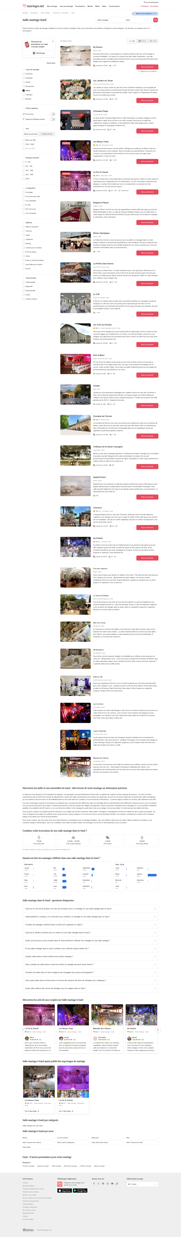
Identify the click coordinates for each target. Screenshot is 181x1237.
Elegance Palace (101, 202)
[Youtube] (112, 1183)
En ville (28, 205)
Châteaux (29, 95)
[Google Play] (80, 1192)
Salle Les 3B (97, 677)
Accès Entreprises (151, 2)
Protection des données (31, 1192)
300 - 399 (29, 175)
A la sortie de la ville (33, 196)
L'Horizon (97, 507)
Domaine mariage (28, 1166)
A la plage (29, 192)
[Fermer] (52, 41)
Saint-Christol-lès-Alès (134, 1142)
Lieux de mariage (66, 6)
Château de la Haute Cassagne (108, 446)
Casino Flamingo (99, 731)
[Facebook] (94, 1183)
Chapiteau (29, 239)
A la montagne (31, 213)
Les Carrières (98, 704)
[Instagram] (108, 1183)
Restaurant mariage (70, 1166)
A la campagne (31, 201)
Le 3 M (96, 294)
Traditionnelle (30, 282)
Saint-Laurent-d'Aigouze (65, 1142)
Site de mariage (28, 1219)
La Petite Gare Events (103, 263)
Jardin (28, 235)
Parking (28, 243)
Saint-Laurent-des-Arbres (32, 1142)
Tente (28, 256)
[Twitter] (98, 1183)
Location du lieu (47, 134)
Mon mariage (52, 6)
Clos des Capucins (100, 569)
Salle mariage (45, 13)
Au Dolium (98, 538)
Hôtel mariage (56, 1166)
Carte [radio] (154, 41)
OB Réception (98, 650)
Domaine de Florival (102, 416)
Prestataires (80, 6)
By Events (97, 47)
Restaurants (30, 86)
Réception (34, 13)
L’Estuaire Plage (100, 111)
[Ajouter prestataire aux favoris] (88, 49)
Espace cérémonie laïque (35, 260)
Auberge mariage (43, 1166)
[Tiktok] (117, 1183)
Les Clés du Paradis (102, 325)
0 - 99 (28, 162)
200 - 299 (29, 170)
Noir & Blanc (99, 355)
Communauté (114, 6)
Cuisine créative (31, 299)
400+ (28, 179)
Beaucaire (95, 1138)
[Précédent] (23, 1029)
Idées (104, 6)
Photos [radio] (143, 41)
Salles (28, 90)
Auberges (29, 78)
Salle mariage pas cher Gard (33, 1126)
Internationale (30, 291)
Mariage (25, 13)
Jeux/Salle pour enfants (34, 264)
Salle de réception (32, 227)
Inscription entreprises (30, 1207)
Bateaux (28, 99)
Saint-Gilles (27, 1147)
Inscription (154, 6)
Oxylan (96, 385)
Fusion (28, 295)
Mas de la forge (99, 623)
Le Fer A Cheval (100, 172)
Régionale (29, 286)
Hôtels (28, 82)
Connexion (145, 6)
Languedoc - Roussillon (61, 13)
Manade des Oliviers (101, 758)
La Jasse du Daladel (101, 596)
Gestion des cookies (30, 1195)
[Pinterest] (103, 1183)
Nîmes (25, 1138)
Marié (97, 6)
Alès (128, 1138)
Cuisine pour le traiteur (34, 248)
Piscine (28, 269)
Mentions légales (28, 1186)
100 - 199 (29, 166)
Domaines (29, 74)
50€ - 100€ (30, 144)
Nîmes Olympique (101, 233)
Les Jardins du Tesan (103, 80)
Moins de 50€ (31, 140)
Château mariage (85, 1166)
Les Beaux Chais (101, 141)
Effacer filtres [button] (51, 63)
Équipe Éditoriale (28, 1213)
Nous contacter (147, 67)
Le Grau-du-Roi (62, 1138)
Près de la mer (31, 209)
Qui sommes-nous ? (29, 1210)
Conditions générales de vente (33, 1189)
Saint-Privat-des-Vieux (100, 1142)
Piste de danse (31, 252)
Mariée (90, 6)
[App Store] (64, 1192)
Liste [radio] (133, 41)
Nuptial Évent (99, 477)
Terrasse (29, 231)
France (134, 1184)
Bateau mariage (99, 1166)
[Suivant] (158, 1029)
